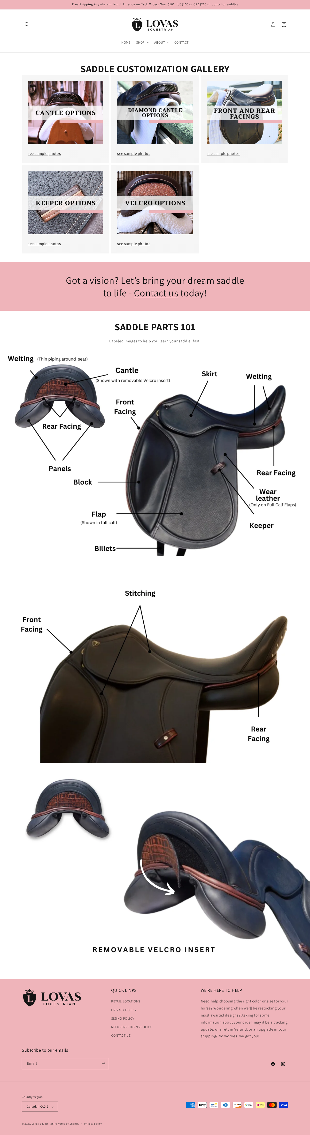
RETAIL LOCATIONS (125, 1001)
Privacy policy (93, 1123)
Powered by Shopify (66, 1124)
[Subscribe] (103, 1063)
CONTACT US (121, 1035)
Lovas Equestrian (43, 1124)
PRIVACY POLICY (123, 1010)
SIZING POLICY (122, 1018)
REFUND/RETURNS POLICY (131, 1027)
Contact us (156, 292)
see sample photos (44, 153)
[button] (27, 24)
